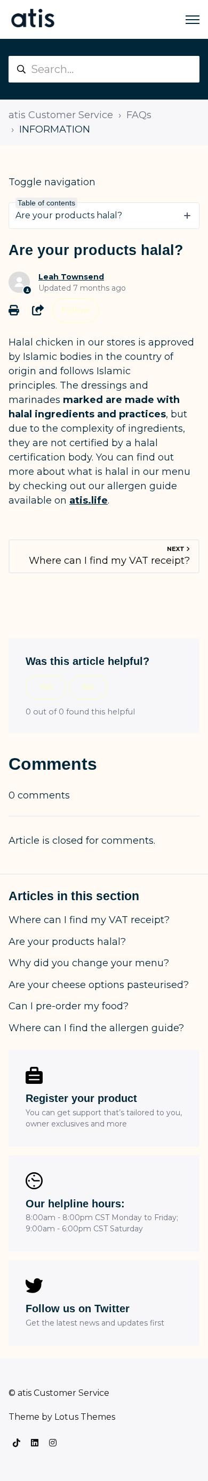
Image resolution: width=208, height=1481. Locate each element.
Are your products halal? (67, 942)
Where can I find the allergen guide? (96, 1028)
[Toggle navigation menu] (192, 20)
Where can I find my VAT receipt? (89, 920)
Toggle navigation (52, 182)
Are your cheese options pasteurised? (99, 985)
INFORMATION (54, 129)
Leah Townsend (71, 277)
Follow (75, 310)
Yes (46, 687)
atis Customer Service (61, 115)
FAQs (138, 115)
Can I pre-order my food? (69, 1006)
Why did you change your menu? (89, 963)
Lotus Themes (84, 1417)
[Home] (33, 19)
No (88, 687)
